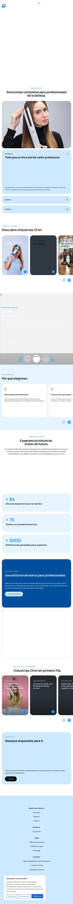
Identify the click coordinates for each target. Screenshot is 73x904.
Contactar (10, 779)
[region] (25, 887)
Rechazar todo (24, 896)
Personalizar (12, 896)
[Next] (69, 280)
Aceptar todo (37, 896)
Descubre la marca (10, 341)
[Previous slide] (21, 359)
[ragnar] (45, 359)
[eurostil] (36, 359)
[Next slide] (52, 359)
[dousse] (27, 359)
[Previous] (64, 280)
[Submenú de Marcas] (52, 4)
